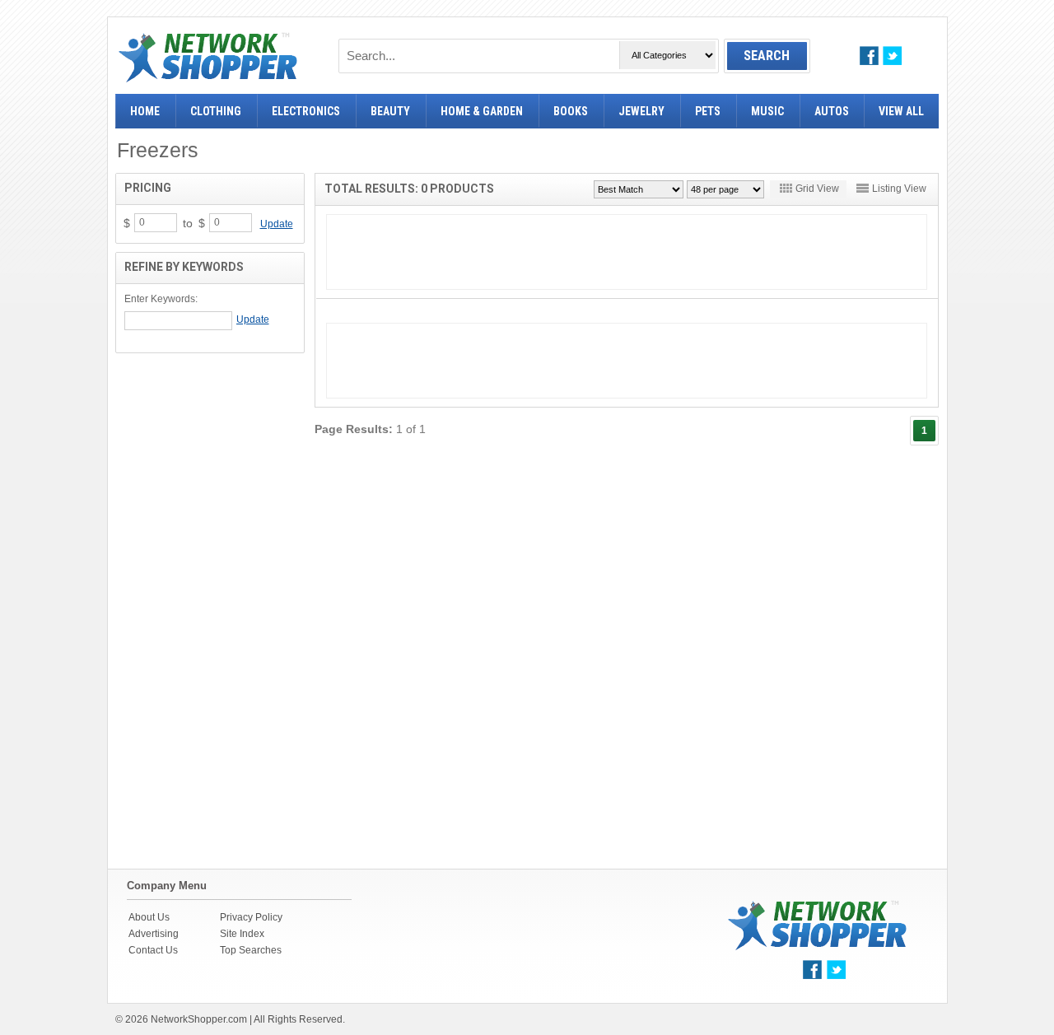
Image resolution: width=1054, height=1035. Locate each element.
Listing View (899, 188)
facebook (869, 55)
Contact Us (153, 950)
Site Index (242, 933)
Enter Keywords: (161, 299)
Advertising (153, 933)
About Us (149, 917)
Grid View (817, 188)
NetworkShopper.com (199, 1019)
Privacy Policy (251, 917)
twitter (892, 55)
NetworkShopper (208, 57)
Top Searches (251, 950)
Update (276, 224)
